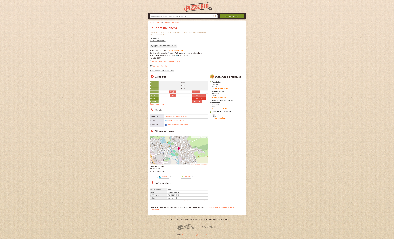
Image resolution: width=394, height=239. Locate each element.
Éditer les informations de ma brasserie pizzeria (196, 200)
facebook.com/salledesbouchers (177, 124)
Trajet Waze (165, 176)
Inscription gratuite (211, 235)
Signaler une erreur (157, 104)
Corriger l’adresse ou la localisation (199, 164)
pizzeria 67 (225, 207)
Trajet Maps (187, 176)
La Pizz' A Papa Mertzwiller (222, 112)
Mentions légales (194, 235)
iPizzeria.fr (185, 235)
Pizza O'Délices (218, 91)
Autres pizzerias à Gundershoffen (162, 71)
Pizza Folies (216, 82)
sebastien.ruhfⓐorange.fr (175, 120)
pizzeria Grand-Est (213, 207)
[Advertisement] (227, 167)
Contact (202, 235)
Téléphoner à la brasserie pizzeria (176, 116)
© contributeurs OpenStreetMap (199, 137)
